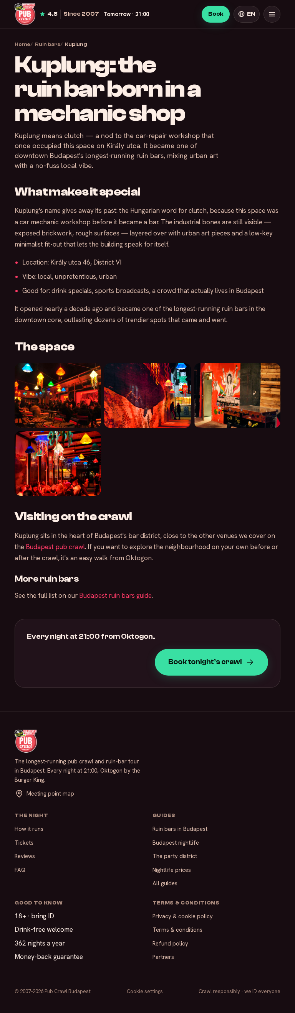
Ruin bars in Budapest (179, 829)
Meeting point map (50, 794)
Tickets (24, 843)
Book (215, 14)
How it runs (29, 829)
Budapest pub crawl (55, 547)
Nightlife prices (171, 870)
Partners (163, 957)
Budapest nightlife (175, 843)
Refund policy (170, 943)
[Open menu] (272, 14)
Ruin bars (47, 44)
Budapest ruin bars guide (115, 595)
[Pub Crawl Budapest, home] (25, 14)
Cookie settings (145, 991)
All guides (164, 883)
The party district (174, 856)
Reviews (25, 856)
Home (22, 44)
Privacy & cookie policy (182, 916)
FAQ (20, 870)
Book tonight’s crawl (204, 662)
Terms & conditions (177, 930)
